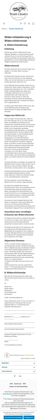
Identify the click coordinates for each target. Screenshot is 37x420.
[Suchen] (21, 23)
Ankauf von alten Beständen (18, 386)
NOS (24, 383)
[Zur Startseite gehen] (18, 11)
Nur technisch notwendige (13, 417)
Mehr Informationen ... (26, 414)
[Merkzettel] (25, 23)
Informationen (7, 371)
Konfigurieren (29, 417)
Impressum (18, 383)
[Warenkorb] (33, 23)
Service (4, 367)
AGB (11, 383)
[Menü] (4, 23)
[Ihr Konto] (29, 23)
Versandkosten (7, 393)
